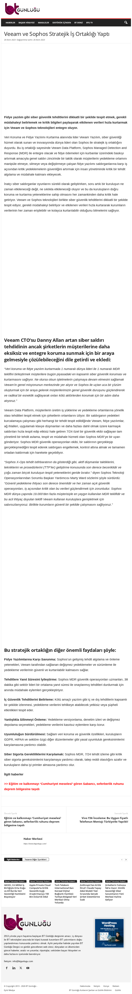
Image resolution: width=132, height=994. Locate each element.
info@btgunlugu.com (23, 961)
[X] (15, 801)
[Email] (62, 801)
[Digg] (39, 801)
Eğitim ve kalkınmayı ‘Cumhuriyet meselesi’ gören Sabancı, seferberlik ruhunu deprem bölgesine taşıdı (32, 821)
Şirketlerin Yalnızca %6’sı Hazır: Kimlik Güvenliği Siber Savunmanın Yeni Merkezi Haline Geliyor (115, 892)
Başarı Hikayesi (27, 22)
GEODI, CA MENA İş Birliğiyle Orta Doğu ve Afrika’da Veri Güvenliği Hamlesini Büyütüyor (14, 890)
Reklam (116, 986)
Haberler (10, 22)
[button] (126, 22)
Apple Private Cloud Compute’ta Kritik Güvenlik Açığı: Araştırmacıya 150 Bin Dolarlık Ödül (40, 890)
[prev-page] (122, 859)
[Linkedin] (7, 801)
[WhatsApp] (47, 801)
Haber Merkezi (33, 838)
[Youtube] (28, 968)
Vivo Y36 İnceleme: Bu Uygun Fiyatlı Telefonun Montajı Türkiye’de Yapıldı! (104, 819)
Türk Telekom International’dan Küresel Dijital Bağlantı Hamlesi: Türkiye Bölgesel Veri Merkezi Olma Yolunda (66, 893)
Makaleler (43, 22)
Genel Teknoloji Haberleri (15, 881)
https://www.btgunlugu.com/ (35, 844)
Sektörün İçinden (61, 22)
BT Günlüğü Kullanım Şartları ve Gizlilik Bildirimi (90, 990)
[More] (71, 801)
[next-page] (126, 859)
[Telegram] (55, 801)
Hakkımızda (85, 986)
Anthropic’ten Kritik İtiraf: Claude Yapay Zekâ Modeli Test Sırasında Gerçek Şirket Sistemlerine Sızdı (90, 892)
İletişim (97, 986)
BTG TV (89, 22)
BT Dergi (78, 22)
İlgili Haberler (13, 859)
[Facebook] (23, 801)
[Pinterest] (31, 801)
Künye (106, 986)
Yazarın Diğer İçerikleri (35, 859)
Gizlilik (118, 990)
